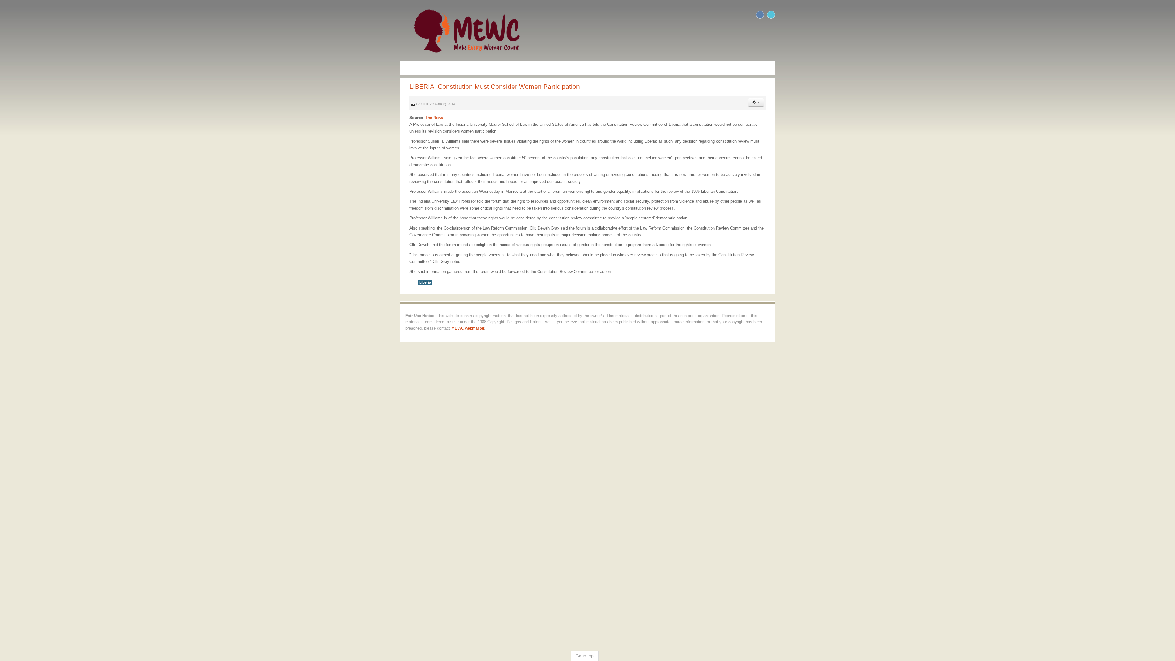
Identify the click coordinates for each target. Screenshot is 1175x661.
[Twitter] (1169, 15)
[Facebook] (1158, 15)
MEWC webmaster (780, 268)
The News (36, 117)
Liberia (26, 234)
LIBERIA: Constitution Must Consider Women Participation (96, 86)
